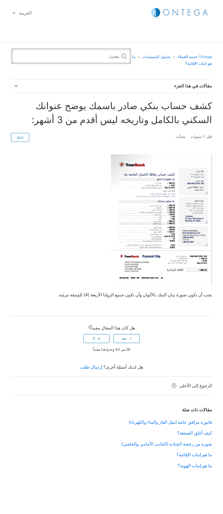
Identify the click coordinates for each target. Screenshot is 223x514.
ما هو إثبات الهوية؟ (195, 465)
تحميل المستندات (156, 56)
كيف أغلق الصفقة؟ (194, 433)
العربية (25, 13)
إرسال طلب (91, 367)
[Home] (180, 12)
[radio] (127, 338)
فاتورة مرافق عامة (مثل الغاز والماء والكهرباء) (170, 422)
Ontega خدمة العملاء (194, 56)
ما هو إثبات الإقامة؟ (194, 454)
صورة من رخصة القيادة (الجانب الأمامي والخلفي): (166, 444)
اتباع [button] (20, 137)
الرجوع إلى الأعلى (195, 385)
